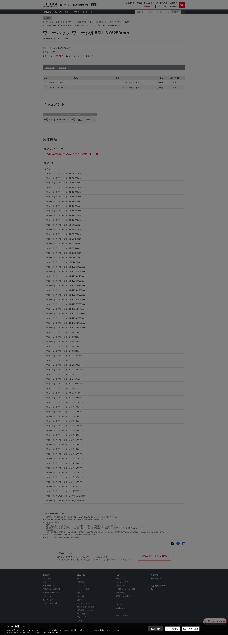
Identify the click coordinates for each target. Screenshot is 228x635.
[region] (114, 629)
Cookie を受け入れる (190, 629)
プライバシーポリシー (50, 632)
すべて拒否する (172, 629)
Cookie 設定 (155, 629)
